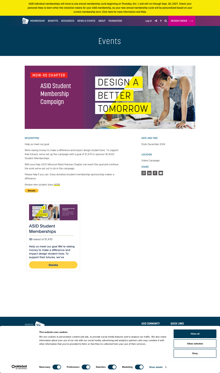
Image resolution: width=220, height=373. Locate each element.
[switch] (86, 367)
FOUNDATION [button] (115, 20)
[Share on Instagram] (143, 173)
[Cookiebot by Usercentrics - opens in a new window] (19, 367)
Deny (195, 353)
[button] (155, 21)
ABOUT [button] (102, 20)
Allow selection (195, 343)
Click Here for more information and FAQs (124, 11)
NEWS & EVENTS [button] (86, 20)
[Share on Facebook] (155, 173)
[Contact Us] (160, 21)
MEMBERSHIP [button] (37, 20)
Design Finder (180, 20)
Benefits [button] (53, 20)
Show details (156, 367)
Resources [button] (67, 20)
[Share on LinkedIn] (149, 173)
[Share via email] (160, 173)
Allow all (195, 333)
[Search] (165, 21)
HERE (57, 184)
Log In (148, 20)
